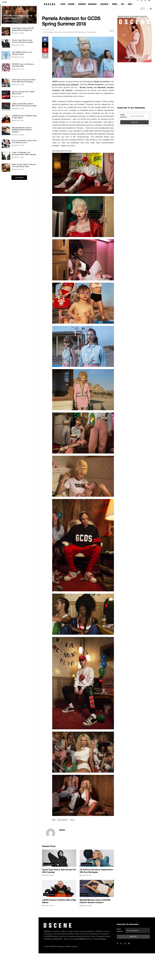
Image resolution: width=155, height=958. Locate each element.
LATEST (62, 4)
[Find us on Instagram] (125, 943)
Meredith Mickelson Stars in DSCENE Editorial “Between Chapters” (22, 129)
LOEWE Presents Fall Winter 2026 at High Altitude (24, 116)
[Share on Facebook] (45, 39)
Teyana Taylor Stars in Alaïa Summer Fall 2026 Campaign (22, 41)
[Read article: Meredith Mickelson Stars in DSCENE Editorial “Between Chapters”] (97, 888)
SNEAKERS (82, 4)
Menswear (58, 32)
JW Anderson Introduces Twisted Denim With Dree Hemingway (24, 80)
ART (122, 4)
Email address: (123, 115)
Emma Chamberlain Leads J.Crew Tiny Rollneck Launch (24, 141)
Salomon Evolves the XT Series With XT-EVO (23, 92)
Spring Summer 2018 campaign (65, 84)
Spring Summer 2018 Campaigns (74, 32)
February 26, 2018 (48, 29)
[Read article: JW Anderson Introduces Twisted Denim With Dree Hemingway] (97, 858)
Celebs (84, 894)
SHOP (130, 4)
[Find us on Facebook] (117, 943)
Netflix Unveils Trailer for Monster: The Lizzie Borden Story (24, 165)
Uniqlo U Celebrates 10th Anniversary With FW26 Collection (24, 153)
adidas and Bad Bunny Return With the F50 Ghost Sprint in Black (24, 104)
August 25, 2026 (48, 875)
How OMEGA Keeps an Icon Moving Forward (22, 53)
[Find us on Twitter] (121, 943)
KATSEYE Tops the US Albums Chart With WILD (23, 65)
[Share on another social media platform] (45, 55)
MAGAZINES (92, 4)
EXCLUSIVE (104, 4)
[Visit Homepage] (49, 4)
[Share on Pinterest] (45, 50)
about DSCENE (79, 939)
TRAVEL (114, 4)
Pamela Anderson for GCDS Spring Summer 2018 (17, 16)
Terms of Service (100, 939)
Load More (19, 177)
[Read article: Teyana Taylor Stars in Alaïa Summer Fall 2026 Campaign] (59, 858)
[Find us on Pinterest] (129, 943)
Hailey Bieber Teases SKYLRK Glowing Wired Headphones (23, 29)
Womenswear (91, 32)
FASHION (71, 4)
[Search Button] (151, 8)
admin (62, 829)
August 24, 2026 (86, 905)
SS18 (72, 820)
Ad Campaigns (49, 32)
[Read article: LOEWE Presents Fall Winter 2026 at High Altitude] (59, 888)
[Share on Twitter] (45, 45)
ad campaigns (63, 820)
